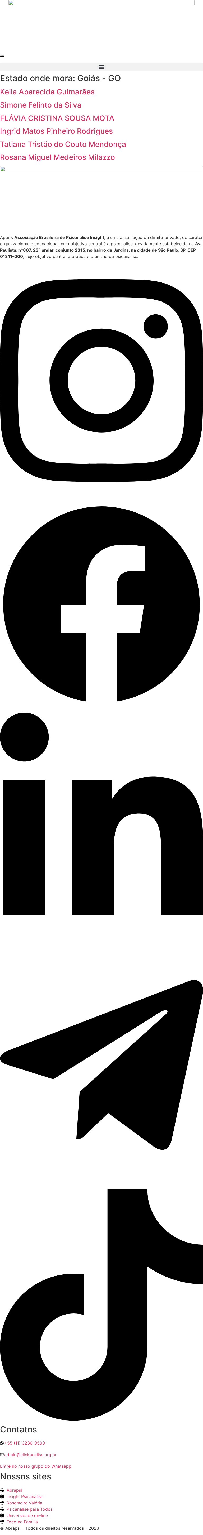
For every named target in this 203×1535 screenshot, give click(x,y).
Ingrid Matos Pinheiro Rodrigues (56, 131)
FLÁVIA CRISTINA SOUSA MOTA (57, 118)
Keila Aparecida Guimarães (47, 91)
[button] (101, 67)
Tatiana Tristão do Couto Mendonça (63, 144)
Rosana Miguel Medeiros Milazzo (57, 157)
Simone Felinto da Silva (40, 104)
